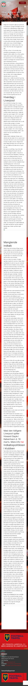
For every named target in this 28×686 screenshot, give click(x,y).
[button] (25, 6)
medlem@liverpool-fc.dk (9, 662)
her (22, 442)
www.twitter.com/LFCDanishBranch (13, 665)
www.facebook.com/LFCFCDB (14, 663)
